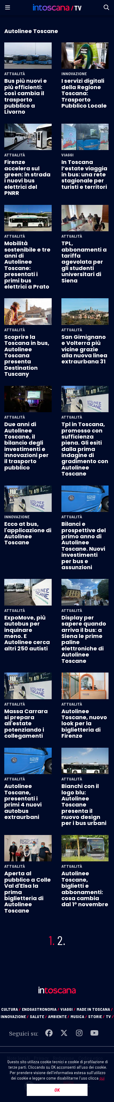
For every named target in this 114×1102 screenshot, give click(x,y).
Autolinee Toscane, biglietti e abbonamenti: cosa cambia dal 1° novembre (84, 889)
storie (96, 1016)
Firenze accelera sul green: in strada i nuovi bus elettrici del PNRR (27, 177)
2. (61, 940)
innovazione (15, 1016)
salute (38, 1016)
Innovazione (74, 73)
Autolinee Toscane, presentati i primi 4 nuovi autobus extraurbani (23, 801)
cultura (11, 1009)
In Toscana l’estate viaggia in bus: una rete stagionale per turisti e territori (84, 174)
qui (102, 1077)
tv (110, 1016)
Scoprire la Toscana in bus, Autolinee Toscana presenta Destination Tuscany (26, 355)
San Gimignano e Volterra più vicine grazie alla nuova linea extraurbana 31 (84, 349)
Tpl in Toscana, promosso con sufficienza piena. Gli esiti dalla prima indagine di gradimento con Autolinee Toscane (84, 448)
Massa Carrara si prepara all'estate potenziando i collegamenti (26, 723)
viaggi (67, 1009)
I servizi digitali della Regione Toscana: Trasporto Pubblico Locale (84, 93)
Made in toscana (95, 1009)
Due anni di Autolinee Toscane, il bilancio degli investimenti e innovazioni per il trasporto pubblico (26, 445)
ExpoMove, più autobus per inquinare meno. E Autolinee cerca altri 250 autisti (27, 633)
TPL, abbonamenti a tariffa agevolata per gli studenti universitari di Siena (84, 261)
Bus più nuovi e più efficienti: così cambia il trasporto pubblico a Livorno (25, 96)
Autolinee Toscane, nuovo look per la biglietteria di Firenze (84, 723)
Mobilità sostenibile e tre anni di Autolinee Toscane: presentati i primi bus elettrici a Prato (27, 264)
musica (79, 1016)
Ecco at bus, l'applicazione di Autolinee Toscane (27, 533)
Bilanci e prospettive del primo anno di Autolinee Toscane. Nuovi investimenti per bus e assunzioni (83, 545)
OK (57, 1090)
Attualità (14, 73)
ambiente (58, 1016)
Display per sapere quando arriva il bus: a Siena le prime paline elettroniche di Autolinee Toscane (83, 639)
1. (52, 940)
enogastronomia (40, 1009)
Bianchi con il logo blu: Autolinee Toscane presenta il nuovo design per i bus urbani (83, 804)
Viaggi (67, 154)
